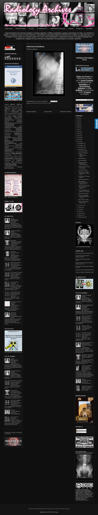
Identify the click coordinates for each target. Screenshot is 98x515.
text (21, 114)
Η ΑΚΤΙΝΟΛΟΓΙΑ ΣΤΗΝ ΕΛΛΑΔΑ (57, 28)
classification (14, 113)
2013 (78, 139)
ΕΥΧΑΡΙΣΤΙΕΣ (79, 28)
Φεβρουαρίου (81, 217)
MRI (6, 110)
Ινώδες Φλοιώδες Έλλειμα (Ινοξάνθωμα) (84, 167)
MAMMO (20, 109)
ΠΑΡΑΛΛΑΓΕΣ (8, 153)
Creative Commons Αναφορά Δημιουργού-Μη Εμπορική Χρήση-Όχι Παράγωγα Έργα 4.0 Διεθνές (84, 496)
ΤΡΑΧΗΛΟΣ (14, 163)
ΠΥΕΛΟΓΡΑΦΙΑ (8, 155)
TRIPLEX (7, 112)
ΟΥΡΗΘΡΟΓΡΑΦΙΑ (17, 147)
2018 (78, 129)
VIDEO (6, 113)
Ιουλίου (80, 207)
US (21, 112)
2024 (78, 118)
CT (18, 106)
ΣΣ (13, 160)
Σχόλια (79, 432)
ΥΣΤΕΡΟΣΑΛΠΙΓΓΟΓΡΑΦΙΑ (11, 165)
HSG (16, 107)
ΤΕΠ (12, 161)
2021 (78, 124)
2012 (78, 141)
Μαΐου (80, 211)
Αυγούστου (81, 205)
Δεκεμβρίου (81, 143)
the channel (8, 116)
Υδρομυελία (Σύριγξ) (15, 292)
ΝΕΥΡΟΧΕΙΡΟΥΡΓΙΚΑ (11, 143)
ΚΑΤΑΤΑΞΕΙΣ (7, 136)
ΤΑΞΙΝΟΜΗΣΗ (7, 161)
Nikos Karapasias (37, 101)
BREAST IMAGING (16, 104)
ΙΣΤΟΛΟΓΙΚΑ (7, 134)
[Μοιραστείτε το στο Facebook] (55, 101)
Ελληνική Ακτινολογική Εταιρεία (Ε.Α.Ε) (84, 253)
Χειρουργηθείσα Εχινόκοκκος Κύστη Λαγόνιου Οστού (83, 182)
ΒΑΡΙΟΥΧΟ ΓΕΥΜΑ (17, 123)
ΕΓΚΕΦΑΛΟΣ (8, 127)
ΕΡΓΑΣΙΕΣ (19, 131)
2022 (78, 122)
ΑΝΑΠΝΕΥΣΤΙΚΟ (9, 120)
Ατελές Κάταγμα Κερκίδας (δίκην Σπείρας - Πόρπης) (84, 187)
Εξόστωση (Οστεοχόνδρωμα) (15, 252)
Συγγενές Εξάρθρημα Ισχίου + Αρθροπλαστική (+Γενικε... (83, 154)
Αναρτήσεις (80, 429)
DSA (21, 106)
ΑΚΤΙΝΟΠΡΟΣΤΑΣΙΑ (18, 118)
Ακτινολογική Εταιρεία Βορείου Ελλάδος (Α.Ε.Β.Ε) (82, 256)
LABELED (7, 109)
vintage (14, 116)
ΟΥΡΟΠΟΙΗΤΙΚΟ (9, 149)
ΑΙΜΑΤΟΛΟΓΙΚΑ (8, 118)
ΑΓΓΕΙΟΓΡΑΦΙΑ (8, 117)
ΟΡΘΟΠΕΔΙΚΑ (18, 146)
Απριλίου (80, 213)
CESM (14, 106)
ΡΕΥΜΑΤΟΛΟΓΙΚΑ (9, 156)
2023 (78, 120)
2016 (78, 133)
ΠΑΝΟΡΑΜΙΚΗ (19, 152)
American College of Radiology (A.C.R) (84, 272)
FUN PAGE (70, 28)
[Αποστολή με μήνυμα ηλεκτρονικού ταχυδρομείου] (51, 101)
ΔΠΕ (21, 126)
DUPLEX (7, 107)
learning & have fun (12, 114)
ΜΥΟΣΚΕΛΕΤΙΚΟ (17, 140)
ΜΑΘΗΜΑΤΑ (14, 137)
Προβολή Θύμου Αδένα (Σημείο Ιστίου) (83, 202)
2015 (78, 135)
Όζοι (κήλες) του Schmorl (16, 272)
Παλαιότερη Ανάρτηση (65, 111)
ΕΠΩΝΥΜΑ (19, 130)
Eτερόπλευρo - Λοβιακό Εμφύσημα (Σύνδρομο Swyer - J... (83, 173)
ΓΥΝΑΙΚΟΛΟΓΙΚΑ (9, 126)
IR (19, 107)
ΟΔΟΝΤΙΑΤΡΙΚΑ (18, 144)
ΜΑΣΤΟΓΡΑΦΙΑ (17, 139)
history (6, 114)
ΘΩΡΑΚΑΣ (18, 133)
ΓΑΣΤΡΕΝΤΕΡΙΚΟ (34, 103)
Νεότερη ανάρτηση (31, 111)
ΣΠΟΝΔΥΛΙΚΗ (8, 160)
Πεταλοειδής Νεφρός (82, 170)
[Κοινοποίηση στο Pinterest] (56, 101)
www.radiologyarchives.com (87, 493)
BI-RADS (7, 104)
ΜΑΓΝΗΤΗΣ (8, 137)
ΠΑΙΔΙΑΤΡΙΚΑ (8, 150)
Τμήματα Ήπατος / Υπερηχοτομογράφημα (87, 326)
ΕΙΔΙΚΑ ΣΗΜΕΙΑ (17, 127)
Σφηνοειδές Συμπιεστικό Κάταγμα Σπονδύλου (87, 387)
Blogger (56, 512)
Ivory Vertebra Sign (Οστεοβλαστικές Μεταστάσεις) (84, 452)
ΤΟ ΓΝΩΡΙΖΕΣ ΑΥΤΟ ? (42, 28)
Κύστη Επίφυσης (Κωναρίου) (14, 283)
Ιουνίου (80, 209)
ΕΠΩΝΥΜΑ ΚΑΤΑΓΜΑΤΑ (10, 131)
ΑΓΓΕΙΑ (20, 116)
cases (9, 113)
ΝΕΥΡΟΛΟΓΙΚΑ (9, 142)
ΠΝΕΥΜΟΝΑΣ (17, 153)
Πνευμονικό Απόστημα (83, 193)
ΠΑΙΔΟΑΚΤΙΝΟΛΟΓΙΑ (9, 152)
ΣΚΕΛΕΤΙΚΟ (9, 159)
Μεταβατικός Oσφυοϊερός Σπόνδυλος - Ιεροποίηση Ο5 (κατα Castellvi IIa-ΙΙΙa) (16, 242)
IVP (21, 107)
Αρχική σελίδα (48, 111)
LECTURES (31, 28)
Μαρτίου (80, 215)
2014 (78, 137)
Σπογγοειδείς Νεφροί (82, 150)
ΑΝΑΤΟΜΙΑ (19, 120)
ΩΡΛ (13, 168)
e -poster (19, 113)
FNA (10, 107)
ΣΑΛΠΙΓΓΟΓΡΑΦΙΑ (18, 156)
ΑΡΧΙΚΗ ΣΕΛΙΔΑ (8, 28)
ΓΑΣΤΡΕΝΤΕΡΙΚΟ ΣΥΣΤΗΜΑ (44, 103)
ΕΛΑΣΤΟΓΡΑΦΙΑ (8, 128)
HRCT (13, 107)
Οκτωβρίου (81, 147)
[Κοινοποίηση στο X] (54, 101)
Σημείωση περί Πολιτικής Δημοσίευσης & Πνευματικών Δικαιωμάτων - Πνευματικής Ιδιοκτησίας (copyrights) (49, 508)
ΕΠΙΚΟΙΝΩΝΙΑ (89, 28)
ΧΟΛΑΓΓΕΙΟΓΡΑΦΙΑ (9, 167)
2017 (78, 131)
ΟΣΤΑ (7, 147)
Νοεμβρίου (81, 145)
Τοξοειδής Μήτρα (82, 158)
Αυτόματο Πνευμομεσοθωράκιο (15, 410)
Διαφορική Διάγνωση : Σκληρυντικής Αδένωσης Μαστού (83, 163)
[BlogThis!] (52, 101)
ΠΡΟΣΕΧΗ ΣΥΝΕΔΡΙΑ (21, 28)
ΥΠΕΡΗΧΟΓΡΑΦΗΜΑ (10, 164)
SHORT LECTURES (17, 110)
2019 (78, 127)
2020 (78, 125)
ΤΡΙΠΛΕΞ (20, 163)
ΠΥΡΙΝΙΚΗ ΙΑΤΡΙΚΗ (18, 155)
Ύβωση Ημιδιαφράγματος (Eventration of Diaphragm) (14, 220)
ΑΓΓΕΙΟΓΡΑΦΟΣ (18, 117)
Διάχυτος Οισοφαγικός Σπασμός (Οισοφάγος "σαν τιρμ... (83, 196)
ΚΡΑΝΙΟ (20, 136)
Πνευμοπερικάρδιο (82, 160)
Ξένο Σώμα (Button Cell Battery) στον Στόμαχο (83, 191)
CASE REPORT (8, 106)
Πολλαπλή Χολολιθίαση (83, 179)
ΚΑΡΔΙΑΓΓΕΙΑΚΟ (18, 134)
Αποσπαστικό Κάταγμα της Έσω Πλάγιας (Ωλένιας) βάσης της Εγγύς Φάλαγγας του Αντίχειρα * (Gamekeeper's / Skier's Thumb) (84, 368)
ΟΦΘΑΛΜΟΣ (19, 149)
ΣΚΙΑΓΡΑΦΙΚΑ (18, 158)
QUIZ (9, 110)
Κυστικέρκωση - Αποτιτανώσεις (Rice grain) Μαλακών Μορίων (16, 391)
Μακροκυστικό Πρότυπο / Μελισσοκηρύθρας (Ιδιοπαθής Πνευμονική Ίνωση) (87, 344)
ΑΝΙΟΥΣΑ (7, 121)
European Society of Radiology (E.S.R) (84, 269)
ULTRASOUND (14, 112)
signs (18, 114)
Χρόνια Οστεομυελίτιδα (83, 199)
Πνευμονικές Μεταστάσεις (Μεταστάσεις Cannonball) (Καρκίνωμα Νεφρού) (16, 315)
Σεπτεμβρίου (81, 149)
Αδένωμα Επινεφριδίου (16, 262)
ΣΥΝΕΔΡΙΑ (19, 160)
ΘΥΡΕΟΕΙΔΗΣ (8, 133)
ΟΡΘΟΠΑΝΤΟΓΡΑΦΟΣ (9, 146)
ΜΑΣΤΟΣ (7, 140)
